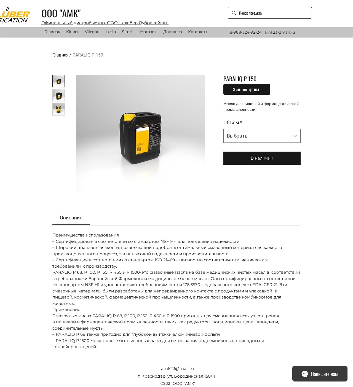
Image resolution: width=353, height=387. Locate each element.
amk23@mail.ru (177, 368)
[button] (246, 89)
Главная (60, 55)
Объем (232, 122)
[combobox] (262, 136)
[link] (71, 218)
